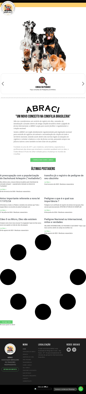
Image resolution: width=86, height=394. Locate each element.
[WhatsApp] (80, 388)
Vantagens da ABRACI (29, 351)
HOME (24, 349)
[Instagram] (74, 350)
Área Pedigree (27, 359)
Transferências (27, 362)
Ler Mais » (3, 189)
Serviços (25, 354)
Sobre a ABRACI (27, 365)
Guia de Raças (27, 373)
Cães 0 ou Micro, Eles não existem (18, 219)
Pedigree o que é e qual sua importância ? (59, 200)
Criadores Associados (29, 370)
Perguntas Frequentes (29, 375)
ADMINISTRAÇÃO (27, 381)
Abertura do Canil (28, 357)
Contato (25, 378)
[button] (6, 322)
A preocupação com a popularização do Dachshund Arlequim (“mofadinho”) (20, 177)
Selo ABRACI (26, 367)
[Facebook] (69, 350)
